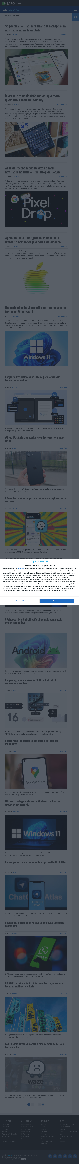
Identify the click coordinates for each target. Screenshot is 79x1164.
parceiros (21, 568)
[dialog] (39, 582)
